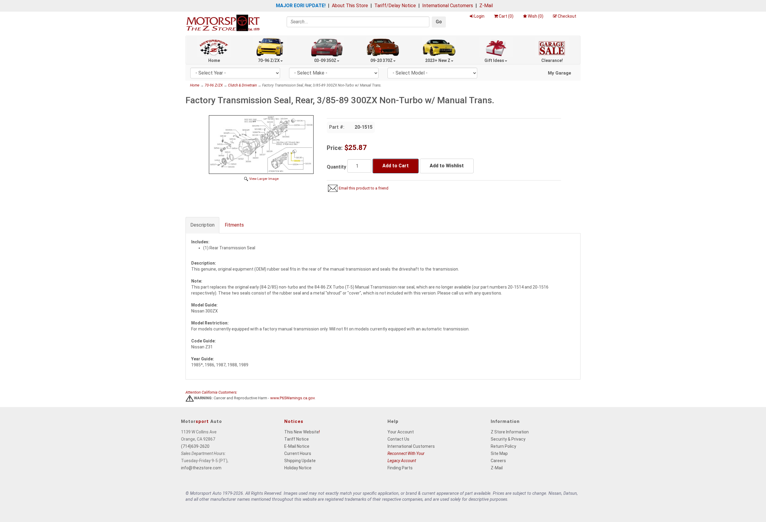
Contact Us (398, 439)
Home (214, 60)
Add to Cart (395, 166)
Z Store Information (510, 432)
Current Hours (297, 453)
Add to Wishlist (447, 166)
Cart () (506, 16)
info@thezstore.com (201, 467)
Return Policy (503, 446)
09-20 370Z (381, 60)
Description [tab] (202, 225)
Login (479, 16)
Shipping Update (300, 460)
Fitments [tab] (234, 225)
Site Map (499, 453)
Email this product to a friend (363, 188)
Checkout (567, 16)
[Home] (223, 22)
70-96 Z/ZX (269, 60)
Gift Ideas (494, 60)
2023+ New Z (437, 60)
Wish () (535, 16)
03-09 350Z (325, 60)
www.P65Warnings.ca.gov (292, 398)
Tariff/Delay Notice (395, 5)
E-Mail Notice (296, 446)
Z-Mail (486, 5)
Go (439, 22)
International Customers (447, 5)
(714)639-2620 (195, 446)
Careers (498, 460)
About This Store (350, 5)
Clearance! (552, 60)
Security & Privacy (508, 439)
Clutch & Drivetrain (242, 85)
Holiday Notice (297, 467)
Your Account (400, 432)
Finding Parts (400, 467)
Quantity (336, 167)
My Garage (559, 73)
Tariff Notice (296, 439)
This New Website (301, 432)
